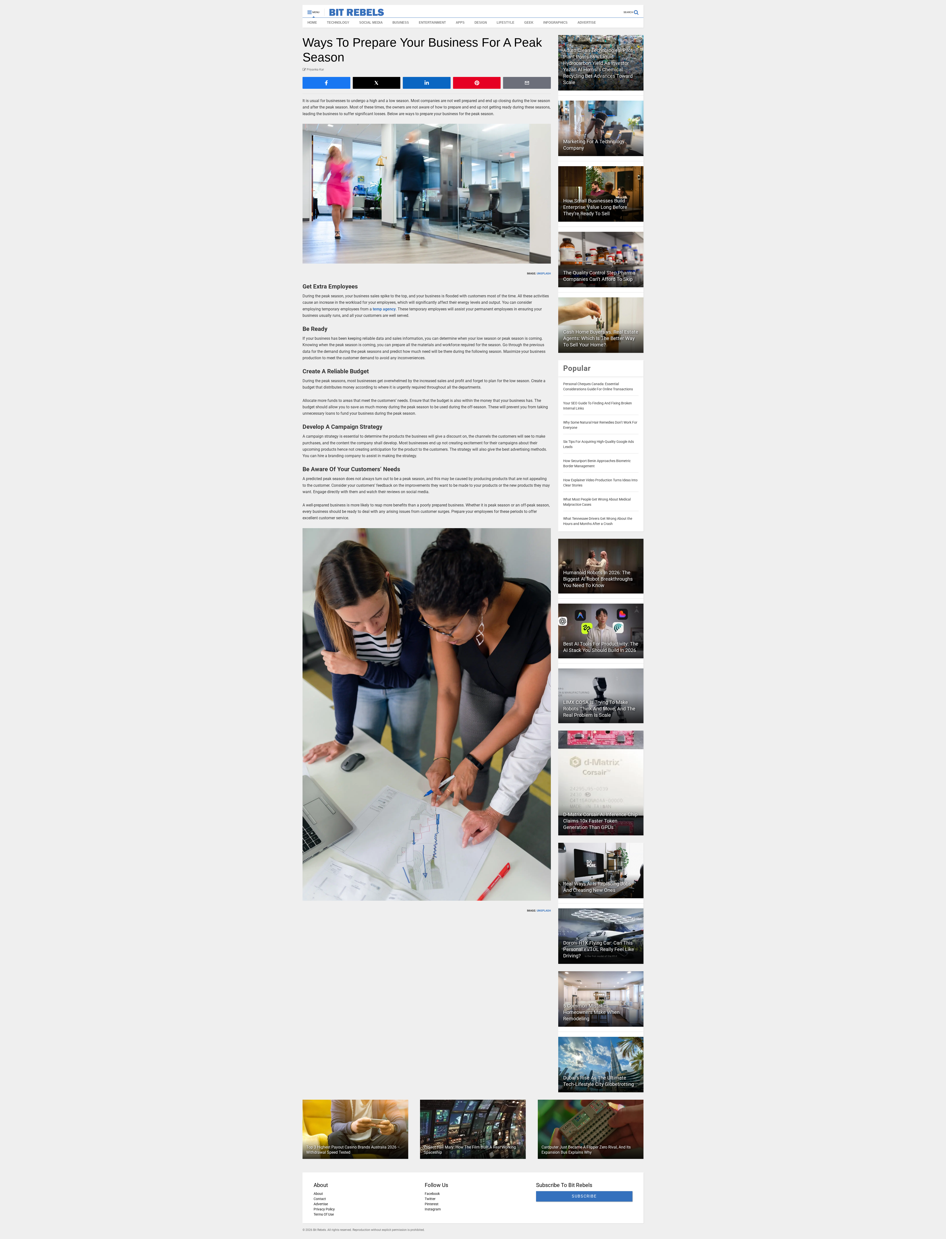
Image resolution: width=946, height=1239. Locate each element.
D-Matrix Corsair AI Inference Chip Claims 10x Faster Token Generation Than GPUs (600, 820)
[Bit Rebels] (354, 14)
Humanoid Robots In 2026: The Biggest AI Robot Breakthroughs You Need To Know (598, 579)
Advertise (321, 1204)
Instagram (433, 1209)
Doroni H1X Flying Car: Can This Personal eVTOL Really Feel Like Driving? (598, 949)
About (318, 1194)
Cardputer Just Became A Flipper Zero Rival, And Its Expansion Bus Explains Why (586, 1150)
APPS (460, 22)
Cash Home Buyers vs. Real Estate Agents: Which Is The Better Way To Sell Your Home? (600, 338)
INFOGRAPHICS (555, 22)
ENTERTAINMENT (432, 22)
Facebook (432, 1194)
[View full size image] (427, 194)
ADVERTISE (586, 22)
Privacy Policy (324, 1209)
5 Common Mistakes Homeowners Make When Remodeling (591, 1012)
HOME (312, 22)
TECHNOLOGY (338, 22)
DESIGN (480, 22)
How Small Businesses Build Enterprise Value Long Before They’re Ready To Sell (595, 207)
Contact (320, 1199)
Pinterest (432, 1204)
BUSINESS (400, 22)
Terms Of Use (324, 1214)
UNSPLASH (544, 273)
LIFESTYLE (505, 22)
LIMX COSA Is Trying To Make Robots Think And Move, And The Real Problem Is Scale (599, 708)
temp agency (384, 309)
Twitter (430, 1199)
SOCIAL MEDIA (371, 22)
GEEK (528, 22)
